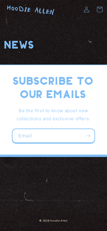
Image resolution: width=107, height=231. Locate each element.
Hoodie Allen (58, 220)
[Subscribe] (88, 136)
